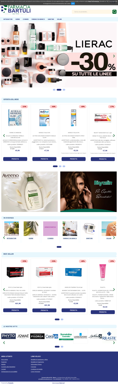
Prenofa (10, 383)
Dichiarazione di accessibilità (9, 371)
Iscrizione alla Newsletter (8, 367)
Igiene (31, 238)
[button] (4, 55)
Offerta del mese (11, 99)
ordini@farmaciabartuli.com (45, 379)
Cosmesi (50, 238)
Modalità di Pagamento (37, 362)
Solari (108, 238)
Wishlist (3, 364)
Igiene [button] (18, 19)
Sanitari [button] (51, 19)
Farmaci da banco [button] (38, 19)
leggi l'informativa (93, 1)
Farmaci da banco (70, 238)
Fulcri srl (62, 383)
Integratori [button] (7, 19)
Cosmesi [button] (26, 19)
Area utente (4, 359)
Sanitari (89, 238)
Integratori (11, 238)
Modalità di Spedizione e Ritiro (39, 359)
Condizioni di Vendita (36, 369)
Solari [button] (59, 19)
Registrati (4, 362)
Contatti (3, 369)
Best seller (8, 254)
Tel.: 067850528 (57, 379)
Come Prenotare (35, 371)
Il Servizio (33, 367)
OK (73, 3)
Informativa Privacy (36, 364)
